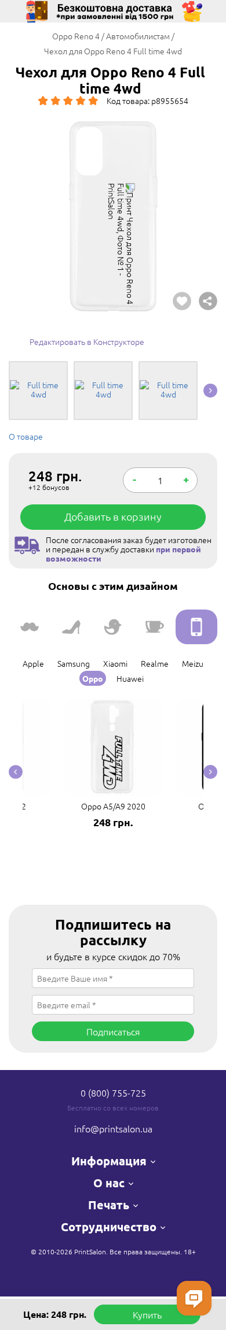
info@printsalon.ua (113, 1128)
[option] (113, 216)
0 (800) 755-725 (113, 1092)
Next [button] (210, 390)
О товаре (26, 436)
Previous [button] (16, 772)
